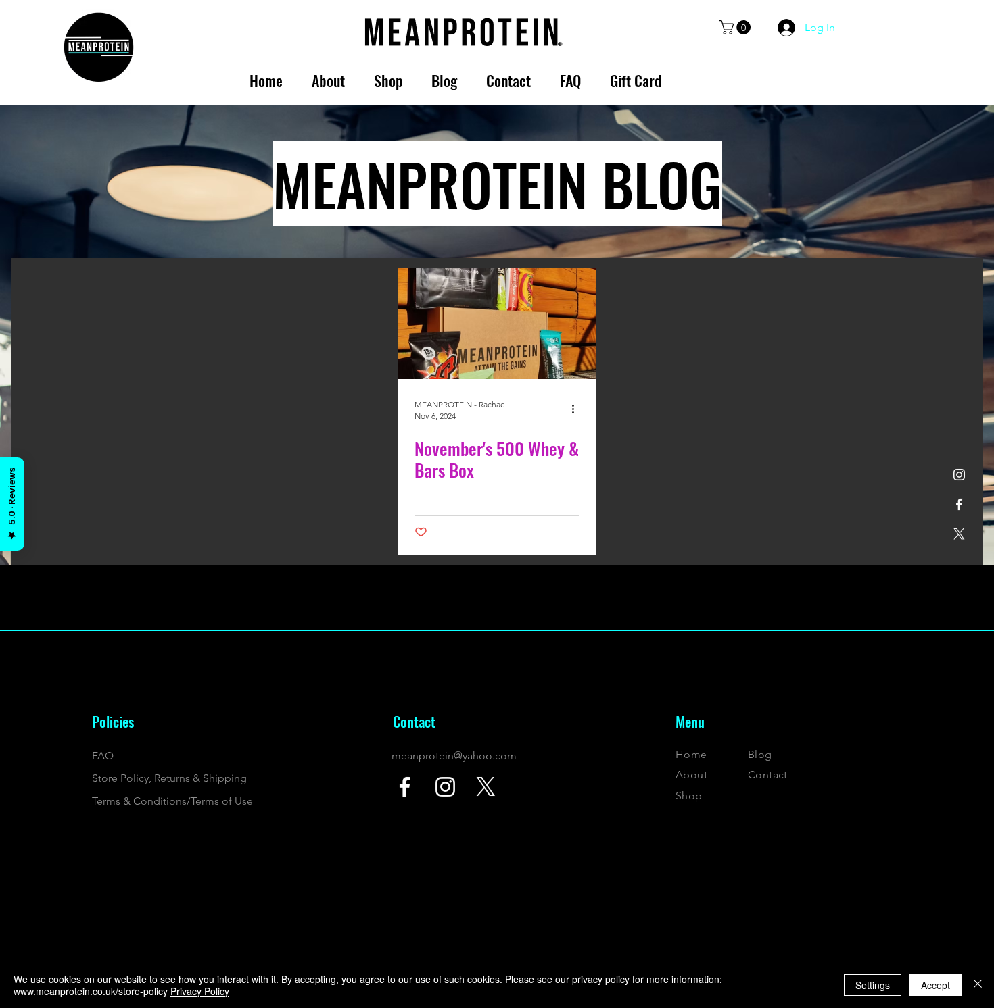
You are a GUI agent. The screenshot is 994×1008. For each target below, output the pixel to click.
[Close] (978, 985)
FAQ (103, 755)
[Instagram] (959, 474)
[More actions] (577, 409)
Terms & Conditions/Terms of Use (172, 801)
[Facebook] (959, 504)
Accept (935, 985)
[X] (959, 534)
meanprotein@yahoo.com (454, 755)
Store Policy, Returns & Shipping (169, 778)
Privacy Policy (199, 991)
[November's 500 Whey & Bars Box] (497, 323)
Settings (872, 985)
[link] (736, 27)
